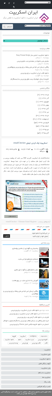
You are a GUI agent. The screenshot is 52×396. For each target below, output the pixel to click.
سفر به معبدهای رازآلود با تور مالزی (26, 270)
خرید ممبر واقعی (43, 321)
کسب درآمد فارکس (43, 387)
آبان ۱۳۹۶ (45, 109)
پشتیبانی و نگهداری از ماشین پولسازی (25, 248)
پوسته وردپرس (13, 343)
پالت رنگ (47, 382)
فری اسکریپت (45, 354)
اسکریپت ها (46, 377)
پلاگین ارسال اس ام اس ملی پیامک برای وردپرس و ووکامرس (28, 67)
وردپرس (25, 343)
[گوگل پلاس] (9, 3)
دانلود (19, 340)
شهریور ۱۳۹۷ (44, 102)
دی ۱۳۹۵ (45, 129)
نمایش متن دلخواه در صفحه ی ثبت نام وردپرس (33, 61)
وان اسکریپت (45, 368)
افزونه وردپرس (42, 340)
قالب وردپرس (36, 343)
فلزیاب (46, 317)
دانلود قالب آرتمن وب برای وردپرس (29, 317)
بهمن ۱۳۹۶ (45, 105)
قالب (46, 343)
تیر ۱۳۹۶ (45, 112)
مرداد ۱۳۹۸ (44, 95)
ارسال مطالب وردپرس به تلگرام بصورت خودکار (19, 321)
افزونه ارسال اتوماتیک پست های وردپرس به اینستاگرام (30, 79)
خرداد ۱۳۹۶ (44, 116)
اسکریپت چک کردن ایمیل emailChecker (30, 143)
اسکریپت (23, 336)
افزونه (14, 336)
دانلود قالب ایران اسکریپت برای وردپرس (35, 73)
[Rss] (14, 7)
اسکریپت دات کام (44, 373)
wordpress (33, 336)
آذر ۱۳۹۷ (45, 98)
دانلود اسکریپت (9, 340)
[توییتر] (5, 3)
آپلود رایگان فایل (44, 364)
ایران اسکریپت (29, 340)
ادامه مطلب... (11, 216)
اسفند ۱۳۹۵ (44, 126)
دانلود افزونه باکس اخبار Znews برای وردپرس (26, 324)
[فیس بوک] (14, 3)
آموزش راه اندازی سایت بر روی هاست (25, 281)
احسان (46, 324)
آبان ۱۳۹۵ (45, 133)
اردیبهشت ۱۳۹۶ (43, 119)
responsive (44, 336)
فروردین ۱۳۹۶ (43, 123)
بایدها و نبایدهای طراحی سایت (28, 259)
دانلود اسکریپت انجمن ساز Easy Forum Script (32, 55)
